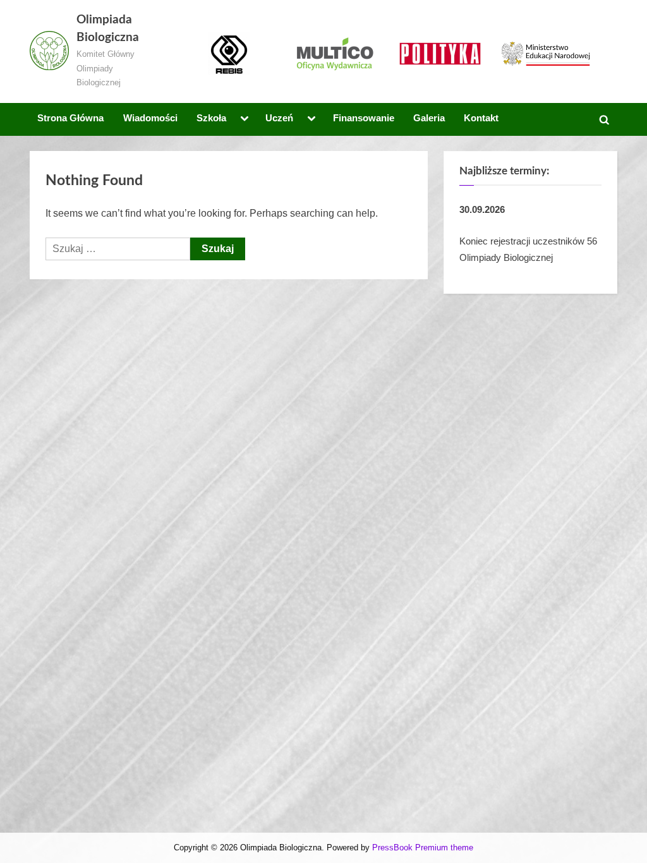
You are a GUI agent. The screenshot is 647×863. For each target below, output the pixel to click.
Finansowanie (363, 117)
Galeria (429, 117)
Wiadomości (150, 117)
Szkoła (211, 117)
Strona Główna (70, 117)
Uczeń (279, 117)
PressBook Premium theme (422, 847)
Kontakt (481, 117)
